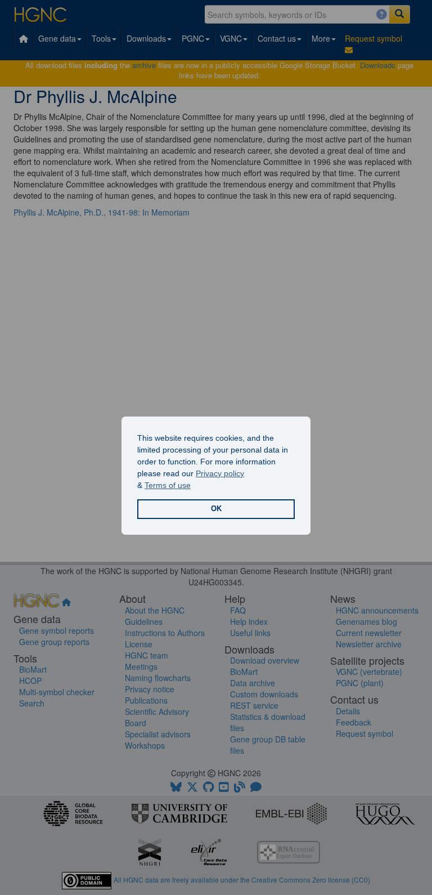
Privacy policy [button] (220, 473)
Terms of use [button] (168, 485)
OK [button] (216, 509)
